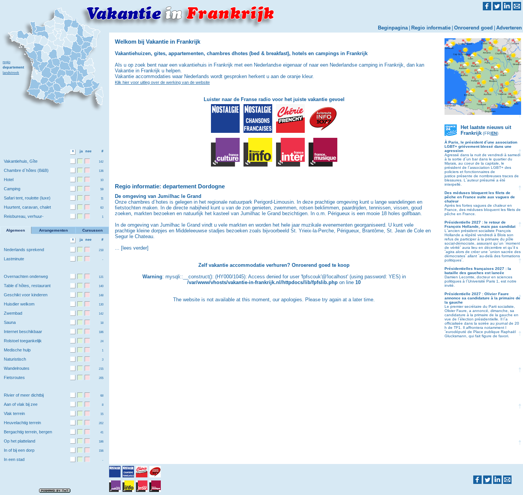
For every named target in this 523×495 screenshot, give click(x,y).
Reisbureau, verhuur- (24, 216)
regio (6, 62)
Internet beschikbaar (23, 331)
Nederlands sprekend (24, 249)
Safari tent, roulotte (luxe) (27, 198)
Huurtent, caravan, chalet (27, 207)
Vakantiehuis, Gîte (21, 161)
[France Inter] (290, 152)
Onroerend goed (473, 28)
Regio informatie (431, 28)
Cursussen (92, 230)
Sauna (10, 322)
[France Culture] (225, 152)
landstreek (11, 73)
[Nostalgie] (225, 118)
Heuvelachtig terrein (22, 422)
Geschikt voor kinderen (25, 294)
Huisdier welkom (19, 304)
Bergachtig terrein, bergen (28, 432)
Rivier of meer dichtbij (24, 395)
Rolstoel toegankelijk (23, 340)
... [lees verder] (132, 248)
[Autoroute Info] (323, 118)
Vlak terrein (14, 413)
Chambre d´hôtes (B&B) (26, 170)
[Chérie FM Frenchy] (290, 118)
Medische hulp (17, 350)
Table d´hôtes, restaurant (27, 285)
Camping (12, 188)
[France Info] (258, 152)
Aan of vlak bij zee (21, 404)
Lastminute (14, 258)
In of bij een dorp (19, 450)
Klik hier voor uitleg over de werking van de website (162, 82)
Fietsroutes (14, 377)
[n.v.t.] (72, 161)
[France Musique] (323, 152)
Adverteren (509, 28)
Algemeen (15, 230)
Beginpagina (393, 28)
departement (13, 67)
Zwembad (13, 313)
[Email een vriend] (507, 479)
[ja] (80, 161)
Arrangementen (53, 230)
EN (494, 133)
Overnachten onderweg (26, 276)
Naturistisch (15, 359)
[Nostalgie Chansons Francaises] (258, 118)
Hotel (8, 179)
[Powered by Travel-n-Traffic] (54, 490)
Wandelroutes (16, 368)
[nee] (87, 161)
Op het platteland (19, 441)
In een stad (14, 459)
